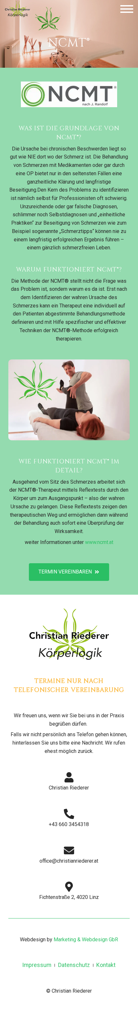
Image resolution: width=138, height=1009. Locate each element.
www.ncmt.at (99, 542)
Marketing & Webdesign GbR (86, 939)
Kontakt (106, 965)
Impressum (36, 965)
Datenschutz (74, 965)
